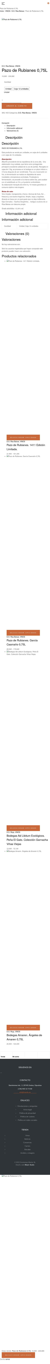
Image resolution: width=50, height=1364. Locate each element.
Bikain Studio (29, 1165)
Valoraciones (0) (13, 130)
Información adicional (14, 128)
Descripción (11, 125)
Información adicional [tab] (21, 213)
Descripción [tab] (14, 137)
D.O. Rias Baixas (18, 11)
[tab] (27, 125)
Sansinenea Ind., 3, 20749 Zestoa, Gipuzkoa (25, 1085)
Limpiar (7, 92)
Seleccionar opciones (23, 437)
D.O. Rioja (10, 832)
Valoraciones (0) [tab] (17, 233)
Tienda (3, 1057)
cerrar (7, 1359)
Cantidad (7, 82)
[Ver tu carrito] (42, 3)
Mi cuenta (16, 1057)
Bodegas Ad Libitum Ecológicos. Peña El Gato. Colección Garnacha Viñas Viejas (27, 840)
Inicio (2, 11)
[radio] (8, 88)
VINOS (7, 11)
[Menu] (5, 4)
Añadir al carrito (17, 106)
